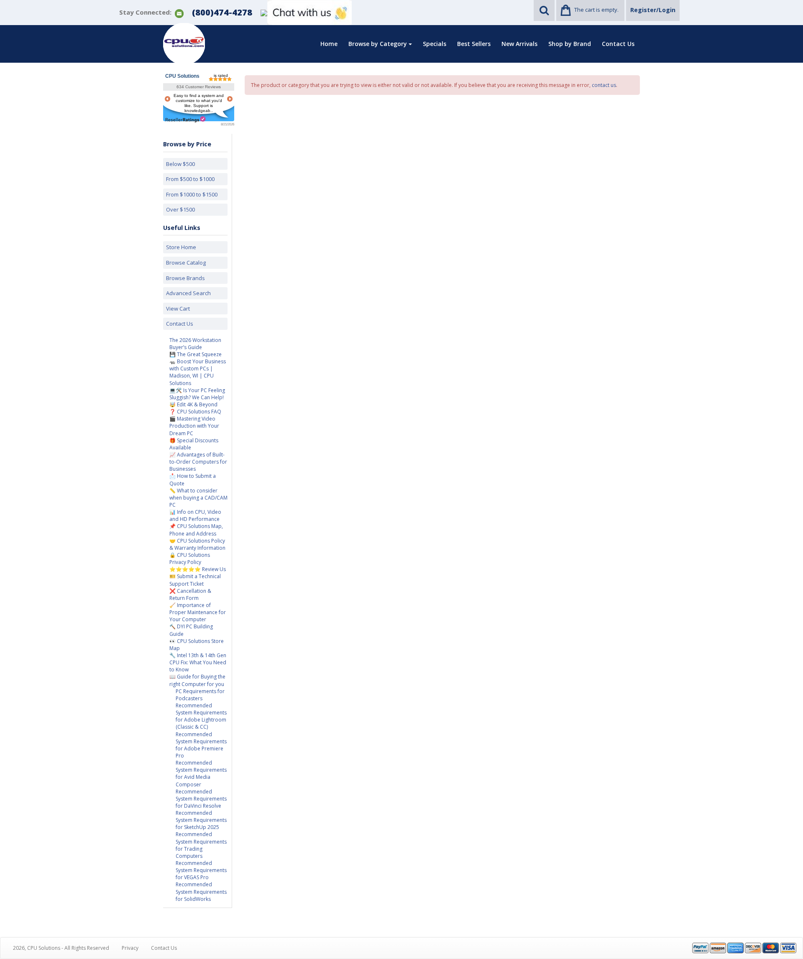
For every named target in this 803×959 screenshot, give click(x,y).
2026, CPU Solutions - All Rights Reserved (61, 947)
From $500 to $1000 (190, 179)
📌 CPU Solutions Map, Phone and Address (196, 530)
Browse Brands (185, 278)
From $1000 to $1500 (191, 194)
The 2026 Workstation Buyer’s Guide (195, 344)
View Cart (178, 308)
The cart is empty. (596, 9)
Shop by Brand (569, 44)
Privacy (130, 947)
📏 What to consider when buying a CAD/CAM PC (198, 497)
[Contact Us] (179, 12)
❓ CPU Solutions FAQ (195, 411)
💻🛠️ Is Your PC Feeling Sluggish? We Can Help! (197, 394)
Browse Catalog (186, 262)
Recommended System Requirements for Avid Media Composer (201, 773)
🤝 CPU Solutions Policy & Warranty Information (197, 544)
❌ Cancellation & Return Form (190, 594)
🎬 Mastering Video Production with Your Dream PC (194, 425)
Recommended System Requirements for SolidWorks (201, 891)
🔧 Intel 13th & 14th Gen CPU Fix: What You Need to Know (197, 662)
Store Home (181, 247)
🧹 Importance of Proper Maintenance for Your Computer (197, 612)
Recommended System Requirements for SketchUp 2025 (201, 820)
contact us (604, 85)
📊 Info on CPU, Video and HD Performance (195, 515)
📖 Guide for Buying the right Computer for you (197, 680)
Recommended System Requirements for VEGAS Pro (201, 870)
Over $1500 (180, 209)
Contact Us (618, 44)
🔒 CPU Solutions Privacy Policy (189, 558)
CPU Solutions (182, 76)
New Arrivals (519, 44)
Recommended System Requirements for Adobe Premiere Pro (201, 745)
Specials (434, 44)
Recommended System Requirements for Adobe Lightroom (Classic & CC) (201, 716)
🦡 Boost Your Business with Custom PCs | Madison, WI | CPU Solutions (197, 372)
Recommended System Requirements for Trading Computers (201, 845)
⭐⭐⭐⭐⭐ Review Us (197, 569)
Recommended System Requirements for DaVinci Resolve (201, 798)
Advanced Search (188, 293)
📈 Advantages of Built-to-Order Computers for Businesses (198, 461)
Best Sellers (474, 44)
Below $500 (180, 164)
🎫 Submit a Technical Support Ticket (195, 580)
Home (329, 44)
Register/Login (652, 10)
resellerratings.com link (185, 119)
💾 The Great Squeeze (195, 354)
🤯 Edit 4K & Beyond (193, 404)
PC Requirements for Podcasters (200, 695)
